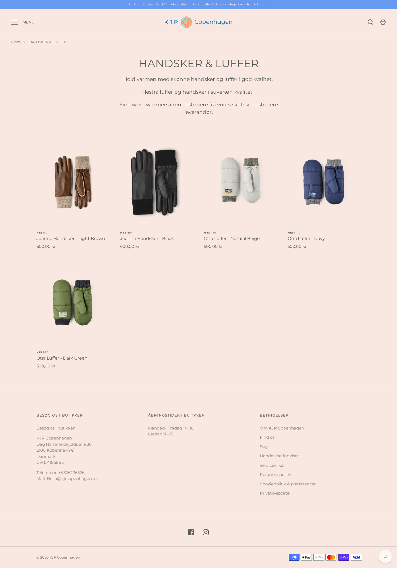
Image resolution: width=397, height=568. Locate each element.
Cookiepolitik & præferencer (288, 483)
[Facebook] (191, 532)
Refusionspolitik (276, 474)
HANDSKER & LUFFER (47, 42)
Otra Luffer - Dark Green (62, 358)
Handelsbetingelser (279, 455)
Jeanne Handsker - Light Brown (70, 238)
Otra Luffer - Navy (306, 238)
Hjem (16, 42)
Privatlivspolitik (275, 493)
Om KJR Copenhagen (282, 428)
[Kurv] (383, 22)
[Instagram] (206, 532)
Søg (263, 446)
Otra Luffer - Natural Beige (232, 238)
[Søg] (370, 22)
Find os (267, 437)
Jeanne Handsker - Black (147, 238)
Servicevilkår (272, 465)
